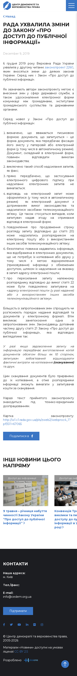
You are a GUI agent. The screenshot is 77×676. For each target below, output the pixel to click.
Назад (10, 16)
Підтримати (18, 611)
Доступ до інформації (22, 478)
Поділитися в (19, 436)
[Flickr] (34, 624)
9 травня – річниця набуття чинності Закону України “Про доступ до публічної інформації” (25, 517)
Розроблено (12, 660)
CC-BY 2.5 (21, 651)
